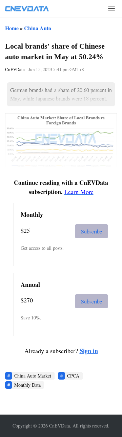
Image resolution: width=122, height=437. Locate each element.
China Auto (37, 28)
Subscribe (91, 231)
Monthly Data (27, 385)
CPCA (73, 375)
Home (12, 28)
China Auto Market (32, 375)
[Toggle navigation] (111, 8)
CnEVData (15, 69)
